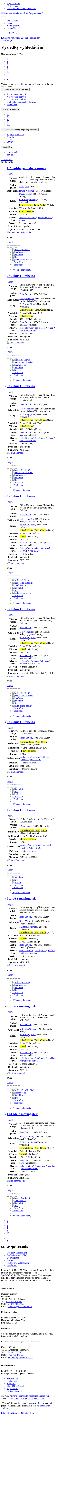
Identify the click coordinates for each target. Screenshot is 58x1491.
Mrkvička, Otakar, (28, 1029)
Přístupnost (12, 1381)
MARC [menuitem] (10, 142)
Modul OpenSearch (15, 1386)
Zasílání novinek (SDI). (17, 1255)
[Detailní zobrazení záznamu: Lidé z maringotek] (16, 965)
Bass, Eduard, (26, 294)
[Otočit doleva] (8, 247)
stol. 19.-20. (35, 551)
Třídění (15, 89)
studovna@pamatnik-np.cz (20, 1306)
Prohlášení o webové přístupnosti (21, 8)
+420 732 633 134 (15, 1304)
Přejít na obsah (13, 3)
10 (8, 71)
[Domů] (22, 13)
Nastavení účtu (13, 26)
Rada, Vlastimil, (26, 921)
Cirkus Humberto (21, 276)
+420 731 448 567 (16, 1355)
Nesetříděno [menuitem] (12, 104)
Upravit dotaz (13, 1258)
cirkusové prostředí (28, 330)
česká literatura (26, 328)
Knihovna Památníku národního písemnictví (20, 38)
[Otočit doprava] (11, 247)
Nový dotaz (12, 1265)
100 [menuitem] (8, 124)
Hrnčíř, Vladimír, (26, 191)
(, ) (32, 205)
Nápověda (11, 28)
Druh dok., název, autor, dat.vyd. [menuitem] (21, 102)
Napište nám (12, 1388)
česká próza (40, 328)
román (22, 220)
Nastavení (16, 1413)
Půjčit (10, 174)
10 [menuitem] (8, 114)
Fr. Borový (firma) (27, 199)
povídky (51, 950)
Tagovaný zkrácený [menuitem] (15, 134)
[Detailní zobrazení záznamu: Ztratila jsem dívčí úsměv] (19, 232)
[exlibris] (16, 794)
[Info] (19, 245)
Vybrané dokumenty (21, 270)
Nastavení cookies (15, 1391)
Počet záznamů (10, 109)
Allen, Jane (24, 186)
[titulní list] (17, 254)
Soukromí (11, 1383)
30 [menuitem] (8, 119)
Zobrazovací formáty (19, 130)
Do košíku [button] (17, 262)
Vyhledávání (12, 20)
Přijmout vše (6, 1413)
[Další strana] (16, 247)
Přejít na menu (13, 6)
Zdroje (10, 1260)
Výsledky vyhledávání (17, 1253)
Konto (9, 23)
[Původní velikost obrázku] (13, 245)
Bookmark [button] (17, 265)
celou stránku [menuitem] (13, 152)
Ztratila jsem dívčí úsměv (26, 168)
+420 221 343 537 (14, 1301)
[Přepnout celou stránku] (16, 245)
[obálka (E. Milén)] (21, 249)
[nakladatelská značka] (22, 362)
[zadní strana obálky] (22, 259)
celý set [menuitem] (10, 155)
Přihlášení (12, 33)
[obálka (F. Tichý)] (21, 360)
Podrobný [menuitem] (11, 137)
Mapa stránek (13, 1378)
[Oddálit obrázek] (11, 245)
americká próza (45, 217)
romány (36, 548)
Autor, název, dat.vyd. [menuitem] (16, 94)
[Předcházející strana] (13, 247)
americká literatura (27, 217)
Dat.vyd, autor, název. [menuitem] (16, 99)
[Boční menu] (2, 16)
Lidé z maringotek (21, 898)
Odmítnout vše (27, 1413)
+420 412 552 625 (14, 1352)
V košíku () (6, 40)
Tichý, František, (27, 298)
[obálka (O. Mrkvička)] (23, 1090)
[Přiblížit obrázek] (8, 245)
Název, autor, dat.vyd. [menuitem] (16, 97)
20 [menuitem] (8, 117)
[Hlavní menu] (5, 16)
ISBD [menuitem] (9, 139)
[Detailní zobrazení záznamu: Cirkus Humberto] (15, 342)
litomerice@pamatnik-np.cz (20, 1357)
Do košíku (7, 147)
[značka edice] (19, 252)
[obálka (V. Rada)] (21, 982)
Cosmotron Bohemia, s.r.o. (33, 1398)
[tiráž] (15, 257)
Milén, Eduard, (26, 194)
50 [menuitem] (8, 122)
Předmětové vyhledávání (18, 1263)
